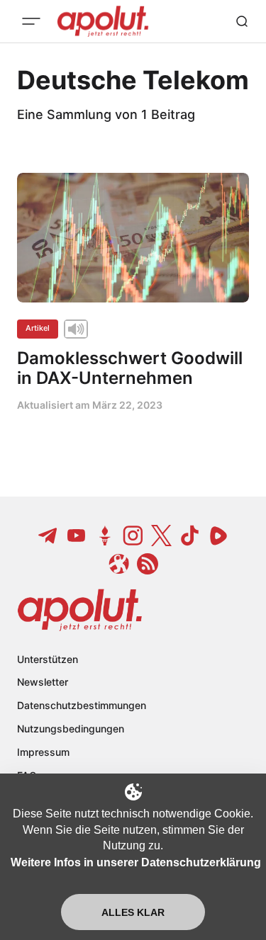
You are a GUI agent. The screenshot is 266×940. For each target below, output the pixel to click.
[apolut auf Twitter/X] (161, 535)
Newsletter (42, 682)
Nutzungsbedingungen (70, 729)
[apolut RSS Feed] (147, 563)
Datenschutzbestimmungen (81, 705)
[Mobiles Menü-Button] (31, 21)
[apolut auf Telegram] (48, 535)
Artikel (38, 328)
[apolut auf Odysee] (119, 563)
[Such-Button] (242, 21)
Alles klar (133, 912)
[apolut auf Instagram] (133, 535)
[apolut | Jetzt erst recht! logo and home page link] (80, 610)
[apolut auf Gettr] (105, 535)
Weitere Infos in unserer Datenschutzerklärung (136, 862)
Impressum (43, 752)
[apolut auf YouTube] (76, 535)
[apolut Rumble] (218, 535)
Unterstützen (47, 659)
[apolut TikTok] (190, 535)
